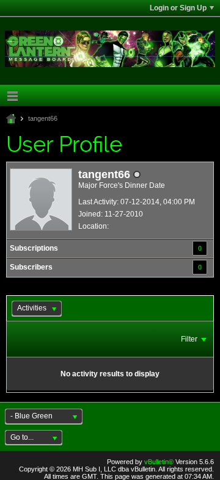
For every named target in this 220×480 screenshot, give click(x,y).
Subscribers (31, 267)
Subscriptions (34, 248)
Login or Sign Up (178, 8)
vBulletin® (159, 461)
